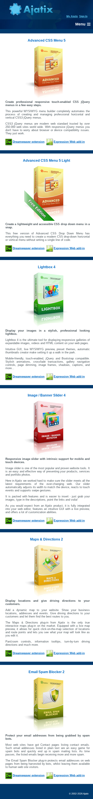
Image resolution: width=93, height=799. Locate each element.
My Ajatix (72, 16)
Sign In (83, 16)
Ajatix (30, 10)
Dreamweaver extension (29, 141)
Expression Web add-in (69, 141)
